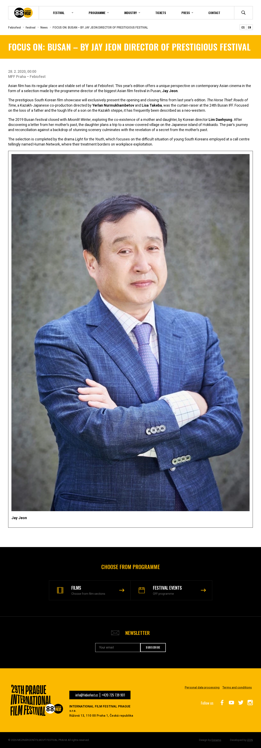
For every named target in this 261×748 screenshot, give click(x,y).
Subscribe (153, 647)
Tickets (160, 12)
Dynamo (216, 739)
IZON (250, 739)
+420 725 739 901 (113, 695)
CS (243, 27)
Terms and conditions (237, 687)
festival (30, 27)
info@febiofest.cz (86, 695)
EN (249, 27)
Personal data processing (202, 687)
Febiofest (14, 27)
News (44, 27)
